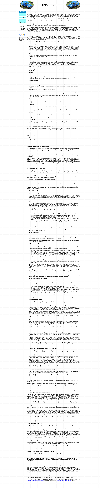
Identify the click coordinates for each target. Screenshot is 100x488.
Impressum (21, 19)
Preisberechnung (22, 15)
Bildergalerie (21, 17)
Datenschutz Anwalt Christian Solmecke (64, 480)
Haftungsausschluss (22, 22)
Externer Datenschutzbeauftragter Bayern (36, 480)
